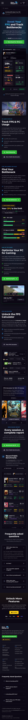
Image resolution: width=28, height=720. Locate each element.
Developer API (18, 661)
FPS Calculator (11, 315)
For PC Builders (19, 665)
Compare (18, 358)
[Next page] (22, 527)
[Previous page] (6, 527)
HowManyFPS (11, 460)
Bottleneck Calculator (5, 650)
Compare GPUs (18, 651)
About (4, 661)
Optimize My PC (10, 279)
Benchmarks (7, 468)
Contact (4, 663)
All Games (14, 398)
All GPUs (23, 359)
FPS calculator (16, 322)
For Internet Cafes (19, 663)
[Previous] (7, 423)
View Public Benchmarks (12, 157)
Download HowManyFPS (10, 636)
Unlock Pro (7, 639)
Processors (17, 649)
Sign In (24, 3)
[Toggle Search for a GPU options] (24, 363)
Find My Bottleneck (11, 200)
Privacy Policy (5, 670)
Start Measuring (9, 152)
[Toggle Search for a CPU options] (24, 372)
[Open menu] (2, 3)
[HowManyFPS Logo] (14, 3)
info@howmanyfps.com (7, 716)
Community (20, 468)
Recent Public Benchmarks (12, 457)
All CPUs (23, 368)
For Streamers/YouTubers (20, 668)
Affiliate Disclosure (7, 665)
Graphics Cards (18, 647)
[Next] (21, 423)
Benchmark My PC (11, 445)
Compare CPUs (18, 653)
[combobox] (14, 8)
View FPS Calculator (10, 345)
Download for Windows (14, 42)
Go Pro (15, 612)
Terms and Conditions (5, 668)
